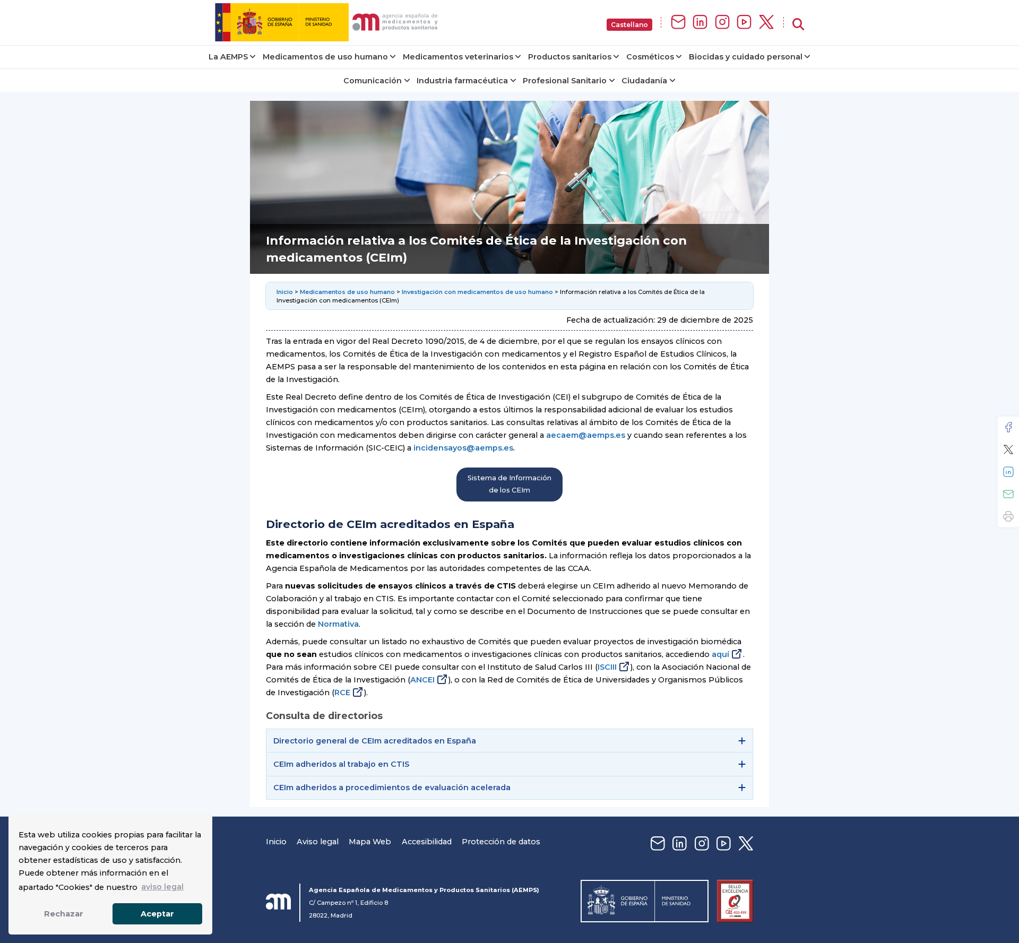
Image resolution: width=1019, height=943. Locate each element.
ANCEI (422, 680)
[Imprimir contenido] (1008, 516)
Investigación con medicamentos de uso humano (477, 292)
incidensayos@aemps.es (463, 448)
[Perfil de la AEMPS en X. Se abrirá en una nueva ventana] (766, 22)
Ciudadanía (644, 80)
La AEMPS (228, 57)
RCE (342, 692)
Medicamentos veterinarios (458, 57)
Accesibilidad (427, 841)
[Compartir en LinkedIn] (1008, 471)
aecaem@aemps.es (585, 435)
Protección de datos (501, 841)
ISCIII (607, 667)
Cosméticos (650, 57)
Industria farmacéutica (462, 80)
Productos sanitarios (569, 57)
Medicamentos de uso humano (325, 57)
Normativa (338, 624)
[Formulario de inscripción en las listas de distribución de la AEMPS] (678, 22)
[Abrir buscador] (798, 25)
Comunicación (372, 80)
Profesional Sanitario (565, 80)
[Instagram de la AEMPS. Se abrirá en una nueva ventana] (722, 22)
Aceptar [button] (157, 914)
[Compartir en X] (1008, 449)
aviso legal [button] (162, 887)
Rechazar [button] (63, 914)
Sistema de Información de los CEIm (509, 484)
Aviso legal (318, 841)
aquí (720, 654)
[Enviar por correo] (1008, 494)
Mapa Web (370, 841)
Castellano (629, 25)
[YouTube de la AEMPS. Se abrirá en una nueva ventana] (744, 22)
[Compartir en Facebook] (1008, 427)
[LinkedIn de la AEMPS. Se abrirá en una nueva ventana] (700, 22)
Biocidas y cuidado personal (745, 57)
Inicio (286, 292)
